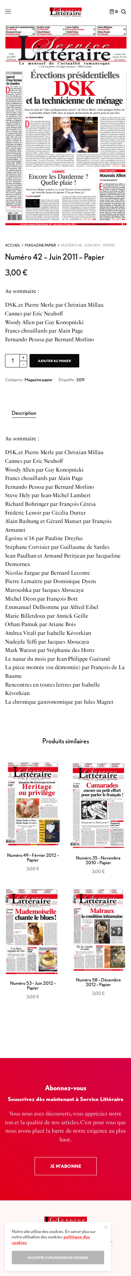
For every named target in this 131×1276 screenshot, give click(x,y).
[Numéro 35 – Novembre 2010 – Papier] (98, 805)
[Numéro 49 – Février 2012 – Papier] (32, 804)
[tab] (69, 413)
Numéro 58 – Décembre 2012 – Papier (98, 982)
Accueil (12, 245)
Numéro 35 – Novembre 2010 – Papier (98, 860)
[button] (66, 1166)
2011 (80, 379)
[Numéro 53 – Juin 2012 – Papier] (32, 931)
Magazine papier (40, 245)
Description (24, 413)
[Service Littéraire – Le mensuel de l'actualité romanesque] (65, 12)
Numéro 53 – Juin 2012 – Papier (33, 985)
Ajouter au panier (54, 361)
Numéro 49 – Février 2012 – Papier (33, 857)
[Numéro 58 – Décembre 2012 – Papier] (98, 930)
